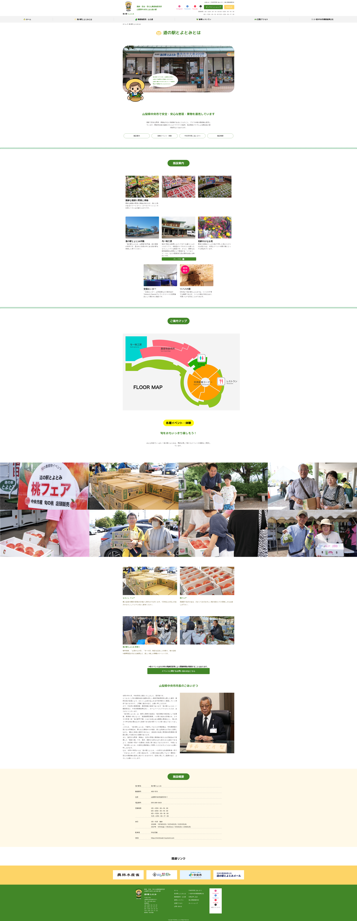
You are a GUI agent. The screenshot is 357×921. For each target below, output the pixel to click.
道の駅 (128, 14)
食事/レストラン (205, 19)
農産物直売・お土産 (145, 19)
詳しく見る (177, 259)
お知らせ (207, 2)
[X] (201, 7)
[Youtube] (195, 7)
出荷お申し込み (193, 897)
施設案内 (137, 136)
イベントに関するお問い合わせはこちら (178, 671)
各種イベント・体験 (164, 136)
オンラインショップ (213, 7)
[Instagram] (179, 7)
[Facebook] (187, 7)
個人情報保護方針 (194, 900)
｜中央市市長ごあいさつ (216, 2)
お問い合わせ (178, 906)
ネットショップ (193, 903)
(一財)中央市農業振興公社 (323, 19)
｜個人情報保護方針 (228, 2)
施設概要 (220, 136)
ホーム (28, 19)
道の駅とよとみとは (84, 19)
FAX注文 (229, 7)
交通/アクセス (262, 19)
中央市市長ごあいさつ (192, 136)
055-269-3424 (151, 901)
